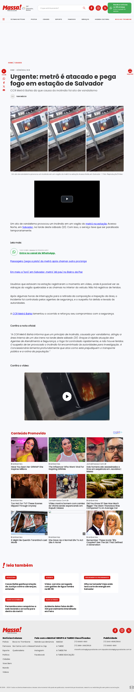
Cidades (18, 63)
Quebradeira (18, 650)
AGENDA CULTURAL (102, 19)
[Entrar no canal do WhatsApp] (14, 252)
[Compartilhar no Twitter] (4, 86)
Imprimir (130, 74)
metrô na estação (96, 223)
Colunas (17, 638)
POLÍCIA (34, 19)
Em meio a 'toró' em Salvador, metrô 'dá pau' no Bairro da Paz (46, 272)
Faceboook (40, 654)
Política (6, 654)
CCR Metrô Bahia (22, 313)
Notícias (8, 638)
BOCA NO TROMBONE (123, 19)
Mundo (6, 667)
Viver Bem (7, 663)
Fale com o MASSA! (45, 638)
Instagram (39, 650)
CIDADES (46, 19)
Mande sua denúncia (44, 641)
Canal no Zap (41, 646)
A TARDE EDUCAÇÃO (65, 654)
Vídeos (6, 672)
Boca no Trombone (21, 641)
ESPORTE (58, 19)
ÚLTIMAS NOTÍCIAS (18, 19)
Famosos (7, 646)
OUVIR (4, 75)
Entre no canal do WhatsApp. (37, 253)
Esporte (6, 650)
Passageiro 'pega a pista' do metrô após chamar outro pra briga (48, 261)
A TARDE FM (61, 650)
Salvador (27, 227)
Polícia (6, 641)
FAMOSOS (72, 19)
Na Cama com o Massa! (24, 646)
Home (11, 63)
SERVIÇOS (85, 19)
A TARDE (60, 646)
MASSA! (59, 641)
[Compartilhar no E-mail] (4, 90)
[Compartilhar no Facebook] (4, 83)
